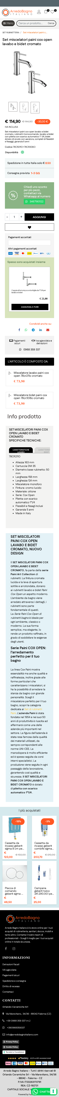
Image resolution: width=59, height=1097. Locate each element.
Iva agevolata (43, 340)
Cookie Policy (12, 1047)
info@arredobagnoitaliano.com (22, 1034)
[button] (51, 23)
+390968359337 (16, 1027)
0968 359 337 (31, 350)
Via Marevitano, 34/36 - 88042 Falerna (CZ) (28, 1014)
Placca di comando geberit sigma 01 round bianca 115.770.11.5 (14, 891)
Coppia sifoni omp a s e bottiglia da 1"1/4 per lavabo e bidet (28, 291)
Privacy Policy (12, 1041)
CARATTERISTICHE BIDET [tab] (46, 451)
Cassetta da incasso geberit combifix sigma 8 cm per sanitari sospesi (44, 846)
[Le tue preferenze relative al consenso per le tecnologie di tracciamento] (53, 1091)
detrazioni (41, 343)
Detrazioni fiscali (10, 964)
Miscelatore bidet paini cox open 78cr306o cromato (30, 396)
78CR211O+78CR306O (24, 147)
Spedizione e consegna (14, 981)
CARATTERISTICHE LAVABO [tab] (21, 451)
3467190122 (36, 202)
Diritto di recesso (11, 986)
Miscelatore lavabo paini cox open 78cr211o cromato (31, 374)
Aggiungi (39, 217)
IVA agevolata (9, 970)
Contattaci (8, 992)
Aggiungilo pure (30, 307)
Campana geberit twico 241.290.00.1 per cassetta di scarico (43, 891)
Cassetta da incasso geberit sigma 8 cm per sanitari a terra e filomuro (14, 846)
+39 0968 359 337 (16, 1020)
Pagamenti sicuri (19, 342)
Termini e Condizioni (15, 1052)
